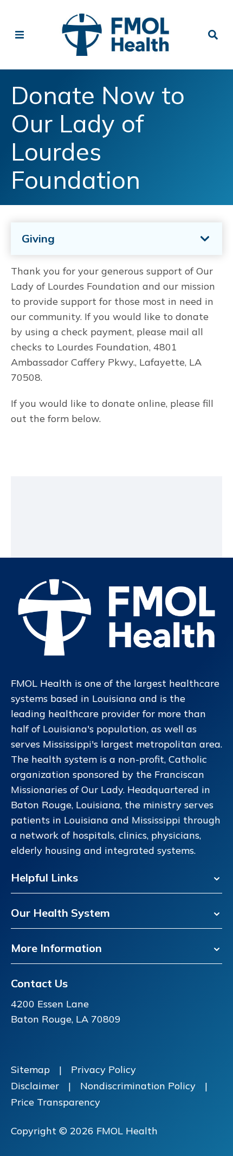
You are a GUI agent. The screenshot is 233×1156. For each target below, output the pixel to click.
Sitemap (30, 1069)
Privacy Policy (103, 1069)
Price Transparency (55, 1102)
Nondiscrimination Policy (138, 1086)
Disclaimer (35, 1086)
